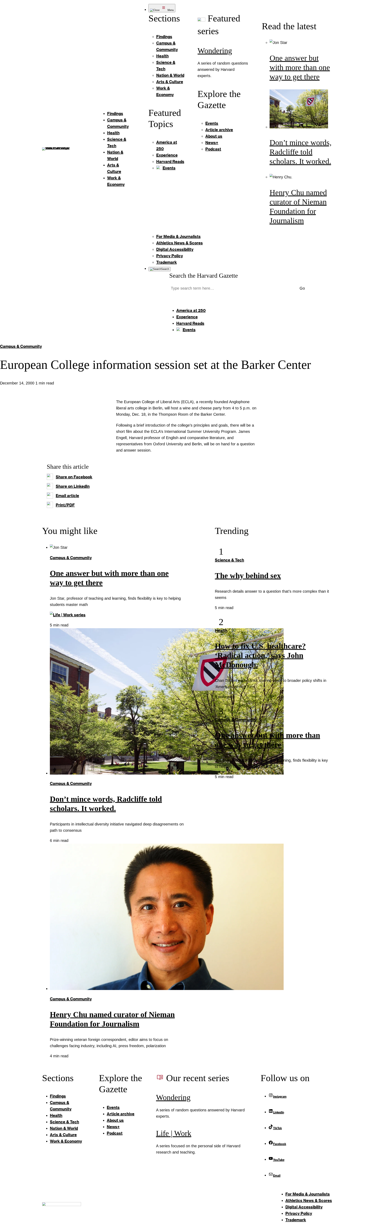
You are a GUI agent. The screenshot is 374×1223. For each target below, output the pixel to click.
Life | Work (173, 1133)
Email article (67, 495)
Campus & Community (21, 346)
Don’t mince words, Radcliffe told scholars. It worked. (301, 152)
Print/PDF (65, 505)
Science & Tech (229, 560)
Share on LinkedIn (73, 486)
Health (221, 630)
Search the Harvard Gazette (203, 275)
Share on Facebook (74, 476)
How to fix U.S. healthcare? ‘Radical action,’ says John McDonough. (260, 655)
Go (302, 288)
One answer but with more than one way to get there (300, 67)
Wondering (215, 50)
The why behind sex (248, 575)
